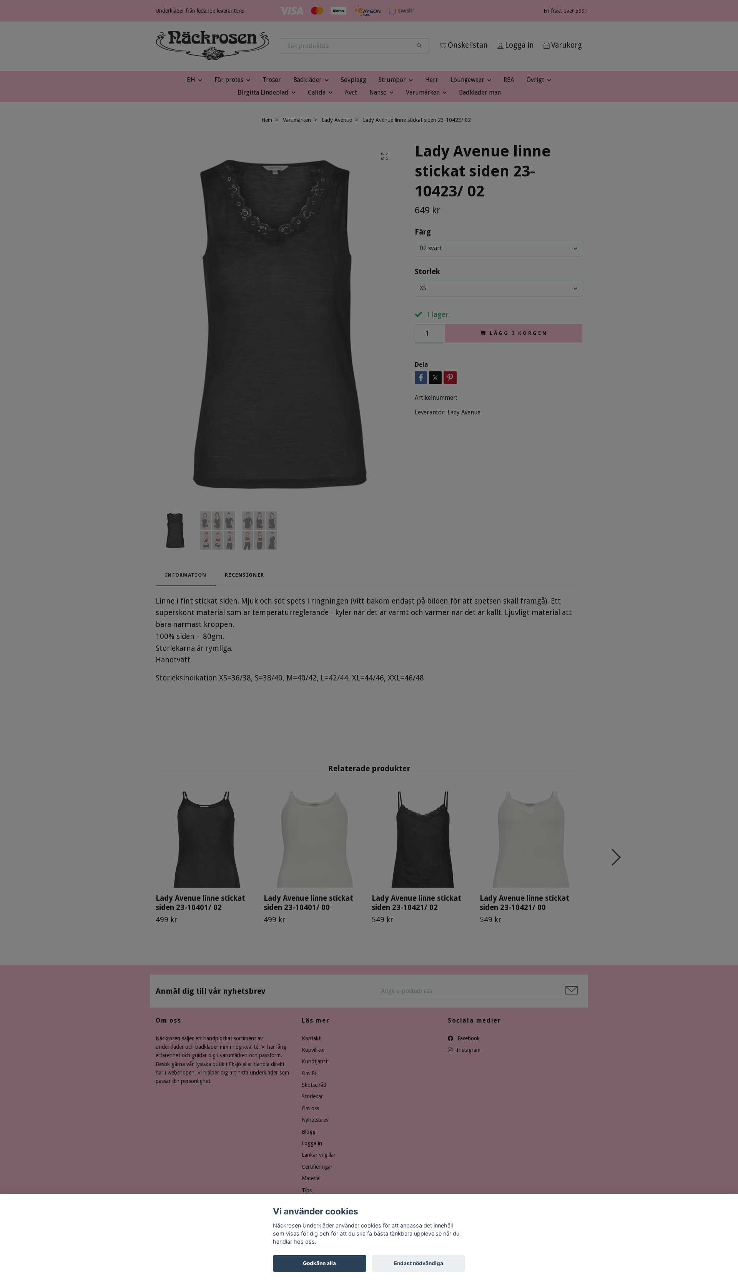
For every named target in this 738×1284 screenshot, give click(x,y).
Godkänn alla (319, 1263)
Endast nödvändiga (418, 1263)
